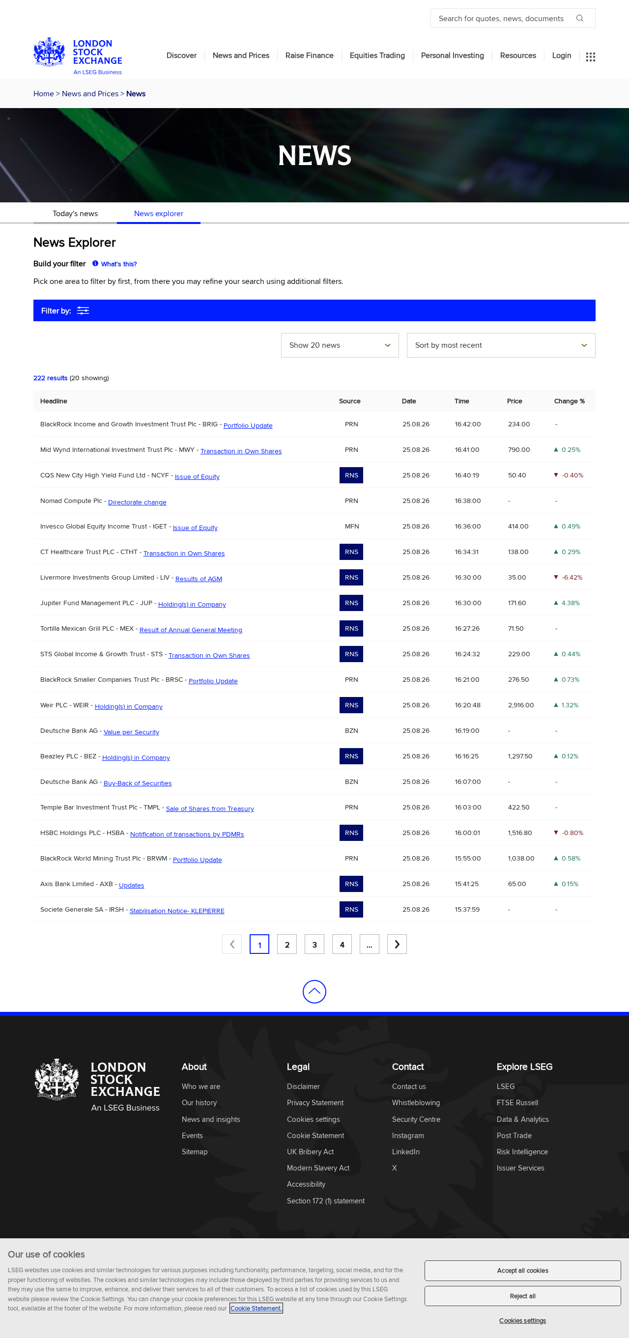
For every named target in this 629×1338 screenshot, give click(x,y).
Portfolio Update (248, 425)
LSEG (506, 1086)
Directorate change (137, 502)
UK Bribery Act (310, 1152)
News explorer (158, 213)
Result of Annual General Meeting (191, 629)
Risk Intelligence (522, 1152)
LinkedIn (406, 1152)
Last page (397, 944)
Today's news (75, 213)
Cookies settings (522, 1320)
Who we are (201, 1086)
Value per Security (131, 731)
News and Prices (241, 55)
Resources (518, 55)
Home (44, 93)
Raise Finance (310, 55)
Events (192, 1136)
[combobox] (340, 346)
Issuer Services (520, 1168)
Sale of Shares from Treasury (210, 808)
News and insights (211, 1119)
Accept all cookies (522, 1270)
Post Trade (514, 1136)
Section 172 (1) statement (326, 1201)
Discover (182, 55)
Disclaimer (303, 1086)
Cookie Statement (315, 1136)
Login (562, 55)
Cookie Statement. (256, 1308)
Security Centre (416, 1119)
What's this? (119, 264)
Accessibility (306, 1184)
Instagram (408, 1136)
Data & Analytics (523, 1119)
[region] (314, 1288)
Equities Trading (377, 55)
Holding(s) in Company (192, 604)
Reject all (523, 1295)
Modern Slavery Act (318, 1168)
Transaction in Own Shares (241, 450)
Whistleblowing (416, 1103)
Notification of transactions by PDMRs (187, 834)
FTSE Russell (517, 1103)
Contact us (409, 1086)
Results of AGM (198, 578)
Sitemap (195, 1152)
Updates (131, 885)
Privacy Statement (315, 1103)
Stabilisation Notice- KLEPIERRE (177, 910)
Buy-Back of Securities (138, 783)
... (369, 944)
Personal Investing (452, 55)
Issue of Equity (197, 476)
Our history (199, 1103)
